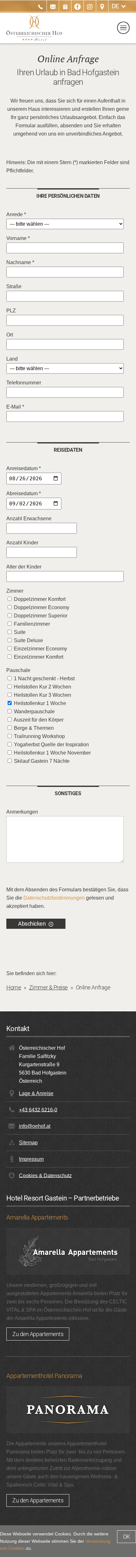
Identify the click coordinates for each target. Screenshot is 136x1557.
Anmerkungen (22, 812)
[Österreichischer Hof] (34, 28)
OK (126, 1536)
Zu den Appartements (37, 1334)
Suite (20, 632)
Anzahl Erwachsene (29, 518)
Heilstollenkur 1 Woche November (52, 752)
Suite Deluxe (28, 640)
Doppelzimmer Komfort (39, 599)
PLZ (11, 310)
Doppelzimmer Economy (41, 607)
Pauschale (18, 670)
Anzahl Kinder (22, 542)
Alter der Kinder (23, 566)
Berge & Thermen (34, 728)
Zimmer (14, 591)
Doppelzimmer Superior (40, 615)
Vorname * (18, 238)
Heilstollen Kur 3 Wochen (42, 695)
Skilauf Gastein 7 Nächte (42, 761)
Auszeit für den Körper (39, 719)
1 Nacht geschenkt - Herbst (44, 678)
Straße (14, 286)
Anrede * (16, 214)
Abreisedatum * (23, 493)
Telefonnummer (23, 382)
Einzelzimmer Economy (40, 648)
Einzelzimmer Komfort (38, 657)
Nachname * (20, 262)
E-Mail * (15, 406)
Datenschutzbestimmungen (54, 898)
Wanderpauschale (34, 711)
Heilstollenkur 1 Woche (40, 703)
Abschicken (32, 923)
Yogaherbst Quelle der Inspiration (51, 744)
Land (12, 359)
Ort (9, 334)
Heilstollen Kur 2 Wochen (42, 686)
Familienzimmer (32, 624)
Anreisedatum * (23, 468)
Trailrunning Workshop (39, 736)
